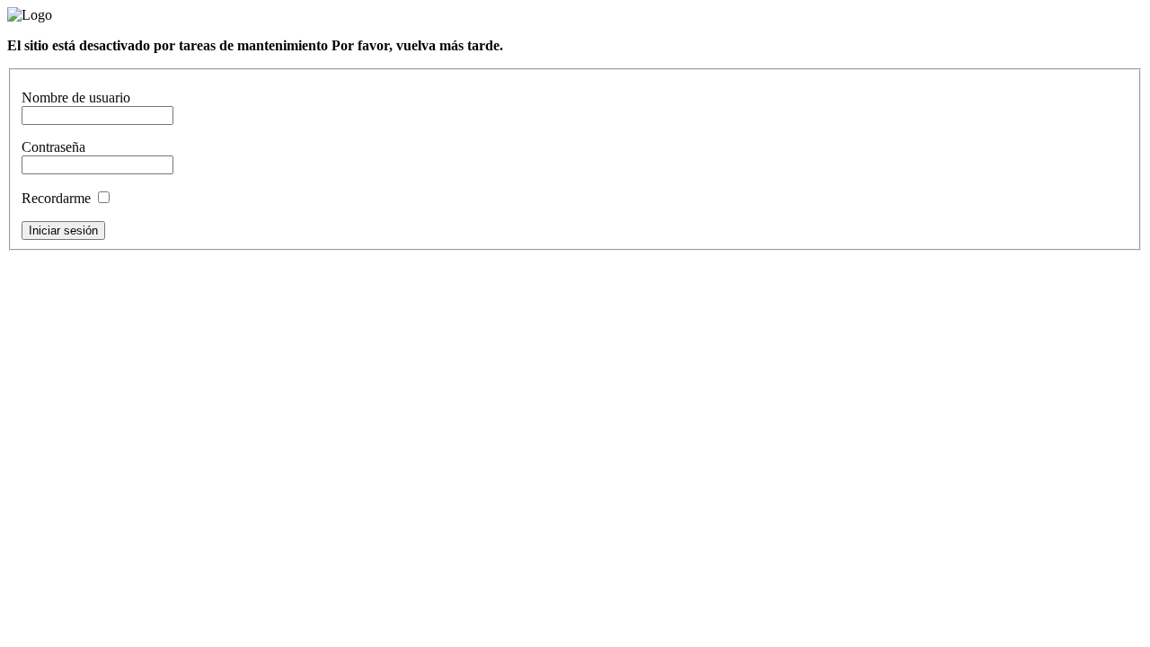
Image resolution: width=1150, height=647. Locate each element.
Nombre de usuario (76, 97)
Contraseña (53, 147)
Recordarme (58, 198)
